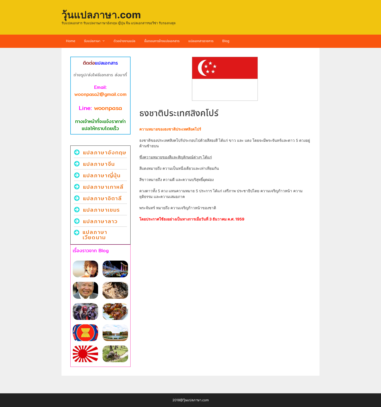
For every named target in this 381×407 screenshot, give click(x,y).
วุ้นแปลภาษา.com (101, 15)
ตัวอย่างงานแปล (124, 41)
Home (70, 41)
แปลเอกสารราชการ (200, 41)
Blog (225, 41)
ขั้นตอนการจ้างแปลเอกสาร (161, 41)
